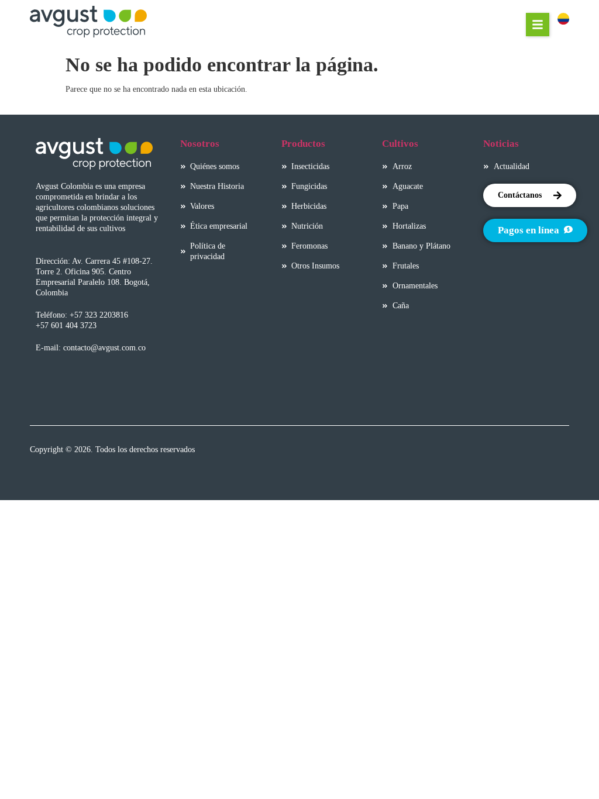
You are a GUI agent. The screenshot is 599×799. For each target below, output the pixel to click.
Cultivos (400, 143)
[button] (537, 24)
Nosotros (199, 143)
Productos (303, 143)
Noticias (501, 143)
